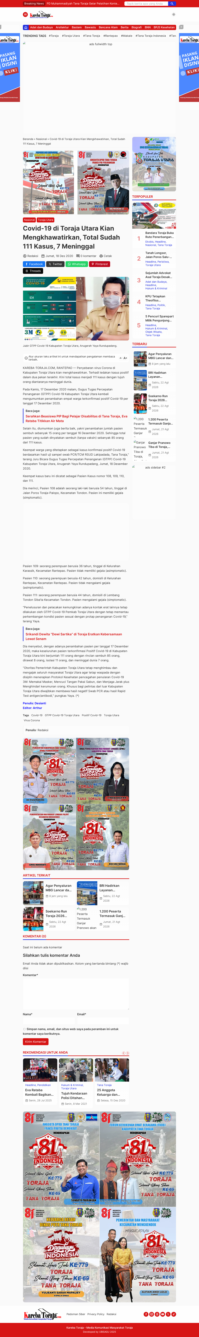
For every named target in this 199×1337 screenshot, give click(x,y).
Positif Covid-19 (91, 715)
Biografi (137, 27)
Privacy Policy (95, 1314)
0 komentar (88, 256)
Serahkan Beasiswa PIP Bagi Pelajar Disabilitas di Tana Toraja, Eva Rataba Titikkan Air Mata (76, 418)
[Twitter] (168, 1314)
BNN (148, 27)
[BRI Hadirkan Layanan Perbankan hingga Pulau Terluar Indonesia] (87, 893)
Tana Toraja (68, 1088)
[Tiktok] (173, 1314)
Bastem (77, 27)
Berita (124, 27)
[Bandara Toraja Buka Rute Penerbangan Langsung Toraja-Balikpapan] (154, 216)
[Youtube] (162, 1314)
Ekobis (149, 241)
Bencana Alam (108, 27)
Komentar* (30, 975)
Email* (81, 1014)
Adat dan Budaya (41, 27)
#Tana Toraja (91, 35)
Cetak (108, 256)
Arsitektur (62, 27)
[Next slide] (127, 1053)
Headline (30, 1085)
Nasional (29, 219)
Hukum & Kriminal (36, 1088)
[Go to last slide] (123, 1053)
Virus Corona (32, 720)
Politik (161, 305)
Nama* (27, 1014)
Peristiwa (102, 1085)
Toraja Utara (45, 219)
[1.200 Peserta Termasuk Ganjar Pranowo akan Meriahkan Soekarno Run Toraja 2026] (87, 919)
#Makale (126, 35)
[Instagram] (151, 1314)
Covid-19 (36, 715)
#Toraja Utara (71, 35)
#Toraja (54, 35)
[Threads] (157, 1314)
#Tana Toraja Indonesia (151, 35)
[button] (172, 3)
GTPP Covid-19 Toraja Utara (62, 715)
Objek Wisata (153, 332)
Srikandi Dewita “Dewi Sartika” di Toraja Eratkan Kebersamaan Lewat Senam (74, 636)
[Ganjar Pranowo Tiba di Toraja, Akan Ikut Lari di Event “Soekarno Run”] (140, 450)
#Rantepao (110, 35)
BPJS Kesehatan (164, 27)
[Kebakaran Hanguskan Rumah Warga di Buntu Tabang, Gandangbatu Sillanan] (112, 1070)
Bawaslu (90, 27)
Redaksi (111, 1314)
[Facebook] (146, 1314)
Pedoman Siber (76, 1314)
